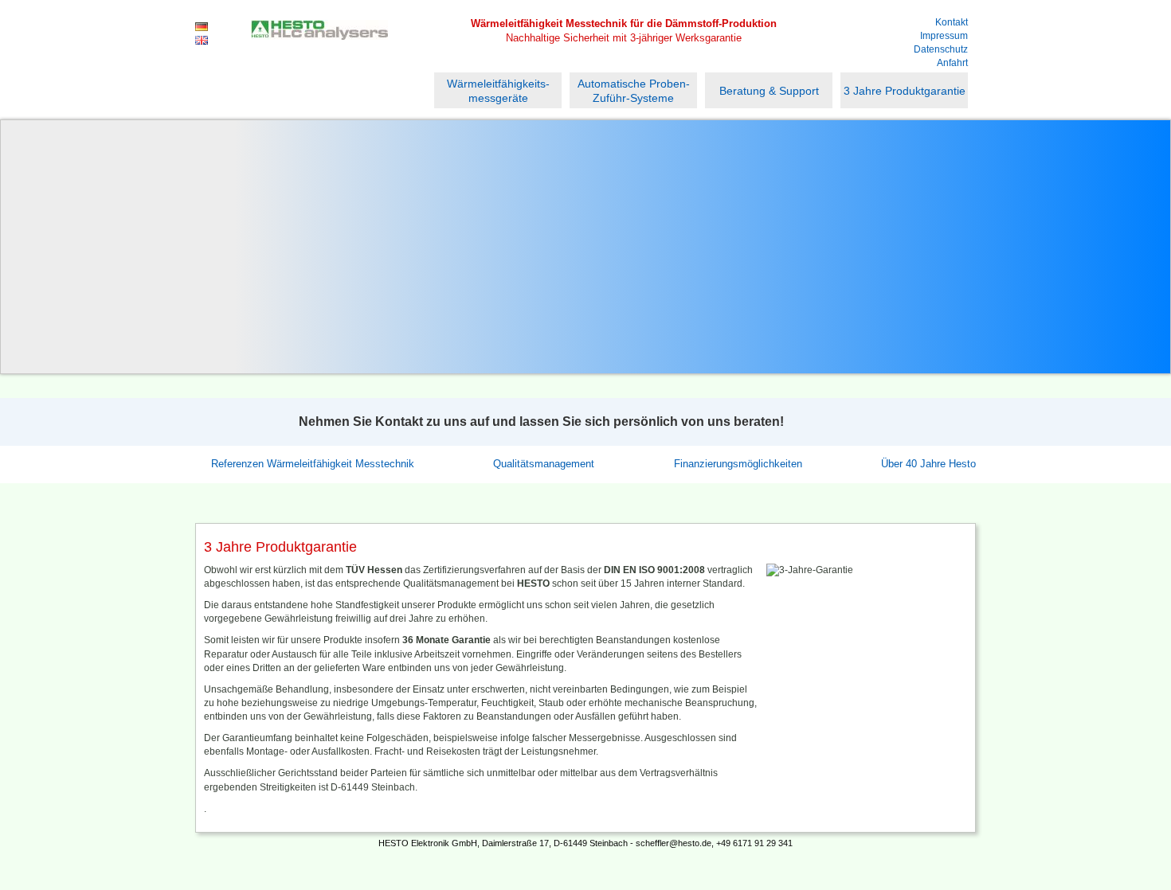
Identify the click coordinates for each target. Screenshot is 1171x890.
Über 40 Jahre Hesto (928, 464)
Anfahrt (952, 62)
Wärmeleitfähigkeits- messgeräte (498, 90)
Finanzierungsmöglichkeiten (738, 464)
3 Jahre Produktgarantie (904, 90)
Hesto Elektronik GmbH (319, 45)
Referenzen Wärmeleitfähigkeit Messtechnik (312, 464)
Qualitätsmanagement (543, 464)
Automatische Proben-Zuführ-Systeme (634, 90)
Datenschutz (941, 49)
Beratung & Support (769, 90)
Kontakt (951, 22)
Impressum (944, 35)
